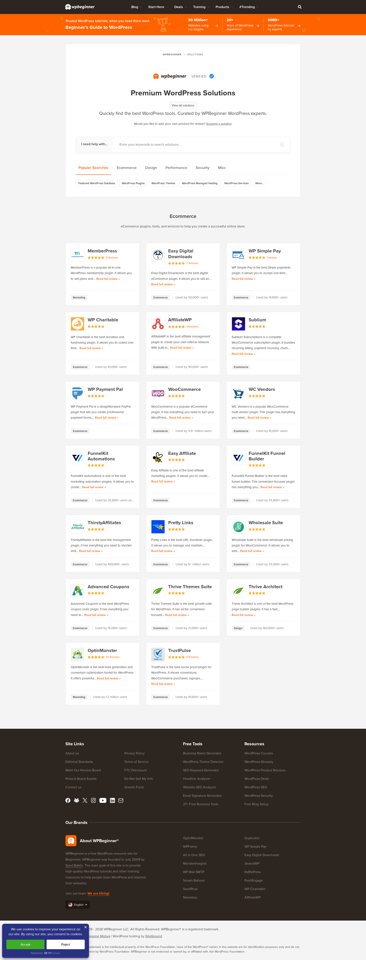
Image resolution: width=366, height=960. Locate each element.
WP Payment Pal (105, 389)
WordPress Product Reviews (265, 770)
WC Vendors (262, 389)
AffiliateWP (180, 320)
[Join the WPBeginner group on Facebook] (76, 800)
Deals (178, 6)
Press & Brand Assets (80, 778)
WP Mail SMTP (193, 871)
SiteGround (153, 936)
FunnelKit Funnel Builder (267, 456)
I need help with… (94, 144)
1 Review (272, 257)
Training (199, 6)
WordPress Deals (256, 778)
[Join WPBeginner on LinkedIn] (112, 800)
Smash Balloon (194, 880)
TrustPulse (179, 650)
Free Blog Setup (256, 804)
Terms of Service (136, 761)
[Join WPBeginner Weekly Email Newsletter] (120, 800)
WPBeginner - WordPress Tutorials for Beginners (80, 7)
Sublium (257, 320)
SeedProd (190, 888)
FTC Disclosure (135, 770)
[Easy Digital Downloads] (158, 255)
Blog (134, 6)
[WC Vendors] (238, 393)
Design (151, 167)
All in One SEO (194, 855)
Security (202, 167)
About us (72, 753)
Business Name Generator (202, 753)
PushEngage (253, 880)
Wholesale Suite (266, 522)
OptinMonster (102, 650)
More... (259, 183)
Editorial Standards (79, 761)
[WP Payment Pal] (77, 393)
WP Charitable (103, 320)
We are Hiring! (98, 893)
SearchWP (251, 863)
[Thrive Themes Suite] (158, 591)
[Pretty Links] (158, 527)
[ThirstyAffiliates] (77, 527)
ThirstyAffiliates (104, 522)
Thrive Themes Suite (190, 586)
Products (222, 6)
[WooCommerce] (158, 393)
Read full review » (108, 279)
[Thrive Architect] (238, 591)
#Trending (247, 6)
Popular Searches (93, 167)
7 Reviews (192, 263)
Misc (222, 167)
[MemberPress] (77, 255)
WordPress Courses (258, 753)
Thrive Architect (265, 586)
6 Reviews (192, 657)
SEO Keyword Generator (201, 770)
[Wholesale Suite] (238, 527)
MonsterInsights (195, 863)
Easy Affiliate (182, 453)
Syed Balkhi (74, 865)
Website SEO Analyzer (199, 787)
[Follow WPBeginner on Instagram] (93, 800)
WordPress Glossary (258, 761)
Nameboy (190, 897)
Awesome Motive (97, 936)
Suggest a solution (219, 123)
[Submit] (282, 144)
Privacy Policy (134, 753)
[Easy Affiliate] (158, 457)
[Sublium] (238, 324)
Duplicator (252, 838)
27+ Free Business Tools (200, 804)
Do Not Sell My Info (138, 778)
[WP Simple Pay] (238, 255)
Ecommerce (127, 167)
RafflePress (252, 871)
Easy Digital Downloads (180, 253)
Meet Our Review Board (83, 770)
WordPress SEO (255, 787)
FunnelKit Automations (101, 456)
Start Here (156, 6)
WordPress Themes (163, 183)
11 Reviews (112, 257)
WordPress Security (258, 795)
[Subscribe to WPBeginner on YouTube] (103, 800)
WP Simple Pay (265, 251)
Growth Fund (134, 787)
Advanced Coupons (108, 586)
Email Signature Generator (202, 795)
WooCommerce (184, 389)
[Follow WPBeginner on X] (84, 800)
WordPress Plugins (133, 183)
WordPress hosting (126, 936)
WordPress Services (236, 183)
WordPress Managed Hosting (200, 183)
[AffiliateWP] (158, 324)
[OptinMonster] (77, 654)
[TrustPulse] (158, 654)
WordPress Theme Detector (203, 761)
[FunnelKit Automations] (77, 457)
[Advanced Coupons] (77, 591)
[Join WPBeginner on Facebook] (68, 800)
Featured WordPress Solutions (96, 183)
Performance (176, 167)
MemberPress (102, 251)
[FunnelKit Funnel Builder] (238, 457)
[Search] (299, 7)
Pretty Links (180, 522)
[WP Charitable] (77, 324)
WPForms (190, 846)
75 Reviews (113, 657)
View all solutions (183, 105)
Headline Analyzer (196, 778)
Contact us (73, 787)
